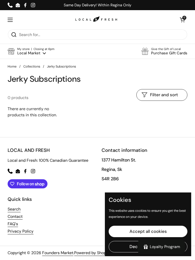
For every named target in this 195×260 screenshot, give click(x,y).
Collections (31, 66)
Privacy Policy (21, 231)
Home (12, 66)
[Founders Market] (96, 19)
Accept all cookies (148, 231)
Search (14, 209)
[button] (31, 51)
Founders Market (57, 252)
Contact (15, 216)
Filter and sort (164, 95)
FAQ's (13, 223)
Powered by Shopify (92, 252)
